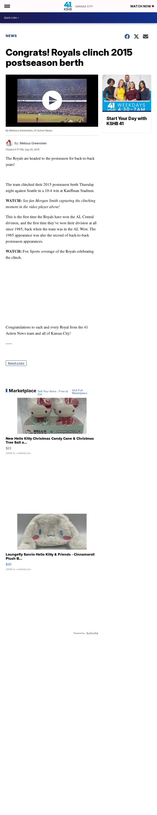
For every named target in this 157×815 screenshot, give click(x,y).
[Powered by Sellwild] (92, 633)
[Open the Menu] (7, 6)
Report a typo (16, 363)
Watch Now (141, 6)
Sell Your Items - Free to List (53, 393)
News (11, 36)
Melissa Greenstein (33, 143)
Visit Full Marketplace (79, 392)
